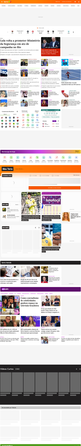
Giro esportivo (31, 69)
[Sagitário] (23, 125)
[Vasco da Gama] (14, 127)
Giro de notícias (11, 69)
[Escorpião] (37, 120)
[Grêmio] (6, 124)
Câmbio (45, 121)
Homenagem (30, 99)
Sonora (19, 293)
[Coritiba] (10, 121)
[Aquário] (32, 125)
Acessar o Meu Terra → (19, 168)
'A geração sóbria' (72, 90)
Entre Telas (33, 293)
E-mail (75, 1)
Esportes (23, 68)
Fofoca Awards (4, 293)
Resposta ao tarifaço (32, 59)
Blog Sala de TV (25, 293)
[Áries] (23, 115)
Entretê (43, 68)
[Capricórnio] (28, 125)
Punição (29, 90)
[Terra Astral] (77, 151)
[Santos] (6, 127)
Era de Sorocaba (11, 90)
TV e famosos (51, 69)
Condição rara (72, 99)
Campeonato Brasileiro (8, 111)
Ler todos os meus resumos (54, 188)
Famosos (11, 293)
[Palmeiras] (18, 124)
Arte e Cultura (51, 337)
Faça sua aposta (55, 117)
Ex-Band (50, 99)
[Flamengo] (18, 121)
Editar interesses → (76, 175)
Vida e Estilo (64, 68)
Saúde (50, 266)
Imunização (23, 277)
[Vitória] (18, 127)
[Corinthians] (6, 121)
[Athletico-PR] (2, 118)
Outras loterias (46, 117)
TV (15, 293)
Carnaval (43, 327)
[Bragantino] (18, 118)
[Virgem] (28, 120)
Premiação (71, 59)
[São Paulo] (10, 127)
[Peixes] (37, 125)
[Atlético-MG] (6, 118)
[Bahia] (10, 118)
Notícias (50, 59)
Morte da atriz (51, 276)
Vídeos (51, 293)
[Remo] (2, 127)
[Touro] (28, 115)
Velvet (46, 293)
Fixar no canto (41, 27)
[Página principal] (7, 2)
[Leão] (23, 120)
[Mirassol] (14, 124)
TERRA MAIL (57, 1)
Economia (2, 277)
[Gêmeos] (32, 115)
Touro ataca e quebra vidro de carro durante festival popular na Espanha (44, 52)
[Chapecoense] (2, 121)
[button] (74, 169)
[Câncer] (37, 115)
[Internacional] (10, 124)
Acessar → (17, 204)
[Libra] (32, 120)
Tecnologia (63, 81)
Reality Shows (40, 293)
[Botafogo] (14, 118)
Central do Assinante (66, 1)
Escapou (50, 90)
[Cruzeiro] (14, 121)
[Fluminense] (2, 124)
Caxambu (9, 99)
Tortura (9, 59)
